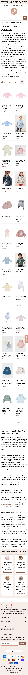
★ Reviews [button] (26, 339)
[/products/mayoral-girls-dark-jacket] (7, 178)
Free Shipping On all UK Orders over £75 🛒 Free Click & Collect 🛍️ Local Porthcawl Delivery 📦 (14, 2)
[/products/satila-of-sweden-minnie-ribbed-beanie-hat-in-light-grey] (20, 205)
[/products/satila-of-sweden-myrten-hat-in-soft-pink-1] (7, 233)
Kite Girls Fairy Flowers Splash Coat (20, 189)
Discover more (7, 571)
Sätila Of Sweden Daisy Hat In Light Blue (7, 328)
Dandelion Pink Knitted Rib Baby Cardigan (20, 328)
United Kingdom (13, 651)
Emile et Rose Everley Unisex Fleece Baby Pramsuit (6, 162)
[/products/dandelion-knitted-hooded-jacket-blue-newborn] (7, 260)
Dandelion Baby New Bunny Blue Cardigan (6, 135)
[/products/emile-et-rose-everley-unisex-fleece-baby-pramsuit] (7, 150)
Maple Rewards (14, 5)
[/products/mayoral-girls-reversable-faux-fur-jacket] (7, 205)
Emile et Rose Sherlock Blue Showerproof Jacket (19, 411)
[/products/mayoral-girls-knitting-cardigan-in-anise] (7, 398)
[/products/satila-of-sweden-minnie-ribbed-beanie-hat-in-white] (20, 286)
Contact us (7, 5)
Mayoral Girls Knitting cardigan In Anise (7, 410)
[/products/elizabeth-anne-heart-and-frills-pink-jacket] (20, 150)
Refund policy (19, 668)
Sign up (22, 643)
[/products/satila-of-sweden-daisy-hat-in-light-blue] (7, 317)
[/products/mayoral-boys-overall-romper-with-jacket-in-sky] (7, 344)
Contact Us (9, 667)
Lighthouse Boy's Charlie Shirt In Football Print (20, 135)
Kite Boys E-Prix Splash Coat (20, 270)
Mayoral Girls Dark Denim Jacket (7, 189)
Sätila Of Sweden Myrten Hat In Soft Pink (7, 244)
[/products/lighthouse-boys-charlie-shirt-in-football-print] (20, 123)
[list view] (25, 82)
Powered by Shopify (14, 672)
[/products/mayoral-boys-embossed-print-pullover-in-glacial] (7, 370)
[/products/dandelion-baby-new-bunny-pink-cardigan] (20, 95)
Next (19, 422)
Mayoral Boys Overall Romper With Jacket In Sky (7, 355)
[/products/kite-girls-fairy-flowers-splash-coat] (20, 178)
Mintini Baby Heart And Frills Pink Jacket (21, 161)
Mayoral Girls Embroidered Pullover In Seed (20, 382)
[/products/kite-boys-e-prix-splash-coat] (20, 260)
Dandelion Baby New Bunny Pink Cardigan (20, 106)
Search (3, 667)
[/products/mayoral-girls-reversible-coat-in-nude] (20, 344)
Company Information (19, 667)
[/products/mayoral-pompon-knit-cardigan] (7, 286)
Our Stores (21, 5)
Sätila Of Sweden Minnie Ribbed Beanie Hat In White (21, 299)
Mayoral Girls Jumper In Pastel (20, 244)
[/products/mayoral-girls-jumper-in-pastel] (20, 233)
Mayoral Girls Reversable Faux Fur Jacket (6, 216)
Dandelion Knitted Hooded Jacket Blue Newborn (7, 271)
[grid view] (22, 82)
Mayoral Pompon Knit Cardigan (7, 297)
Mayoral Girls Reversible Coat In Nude (20, 355)
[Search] (25, 18)
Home (2, 22)
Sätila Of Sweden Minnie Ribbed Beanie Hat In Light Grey (21, 217)
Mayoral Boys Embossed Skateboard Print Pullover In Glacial (7, 383)
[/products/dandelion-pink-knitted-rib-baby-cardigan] (20, 317)
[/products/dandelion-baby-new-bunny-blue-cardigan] (7, 123)
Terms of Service (10, 668)
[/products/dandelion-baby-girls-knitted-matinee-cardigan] (7, 95)
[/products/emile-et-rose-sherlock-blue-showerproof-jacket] (20, 398)
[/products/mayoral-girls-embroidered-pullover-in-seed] (20, 370)
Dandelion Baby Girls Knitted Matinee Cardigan (6, 107)
